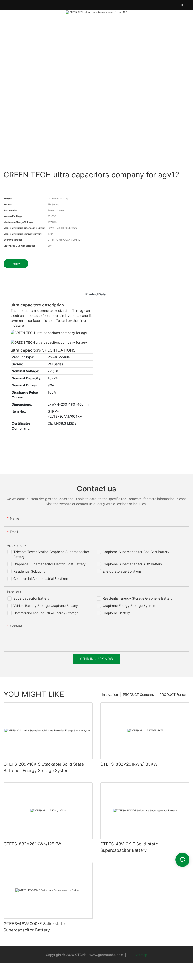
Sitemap (140, 955)
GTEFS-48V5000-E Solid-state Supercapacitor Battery (34, 926)
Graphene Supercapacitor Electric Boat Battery (49, 564)
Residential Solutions (29, 571)
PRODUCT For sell (173, 694)
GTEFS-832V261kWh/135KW (128, 764)
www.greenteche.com (106, 955)
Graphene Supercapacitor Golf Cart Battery (136, 552)
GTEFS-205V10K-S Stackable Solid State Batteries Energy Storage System (44, 767)
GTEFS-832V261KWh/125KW (32, 843)
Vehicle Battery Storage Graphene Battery (45, 606)
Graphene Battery (116, 613)
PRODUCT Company (139, 694)
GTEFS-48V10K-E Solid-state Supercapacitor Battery (129, 847)
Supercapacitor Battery (31, 598)
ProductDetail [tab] (96, 294)
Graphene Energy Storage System (129, 606)
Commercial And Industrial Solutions (40, 579)
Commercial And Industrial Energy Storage (46, 613)
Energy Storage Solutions (122, 571)
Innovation (110, 694)
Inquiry (16, 263)
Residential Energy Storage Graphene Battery (138, 598)
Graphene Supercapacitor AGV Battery (132, 564)
